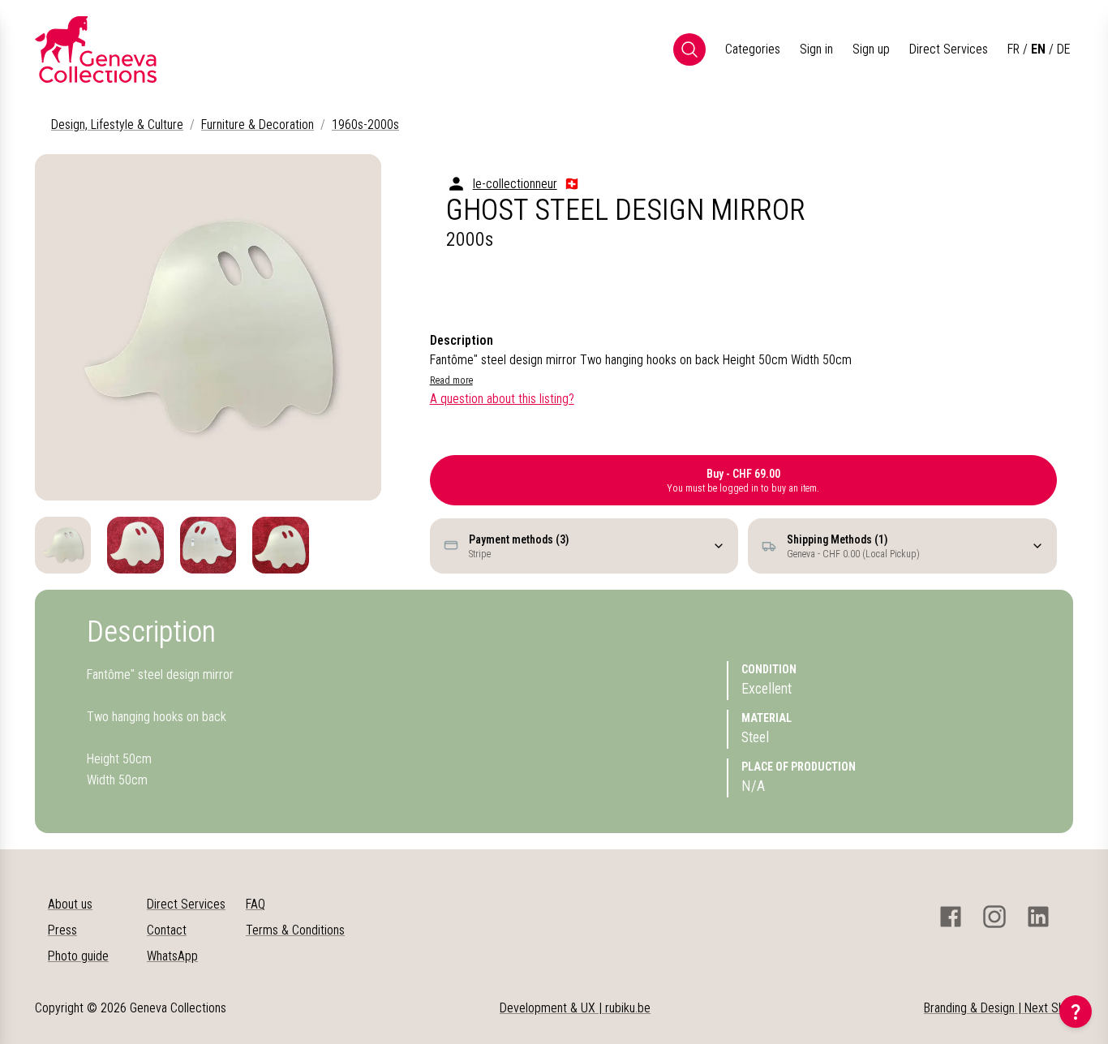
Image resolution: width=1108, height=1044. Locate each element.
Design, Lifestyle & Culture (117, 124)
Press (62, 930)
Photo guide (78, 956)
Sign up (871, 49)
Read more (451, 380)
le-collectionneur (515, 183)
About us (70, 904)
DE (1063, 49)
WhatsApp (172, 956)
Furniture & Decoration (257, 124)
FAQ (255, 904)
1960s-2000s (365, 124)
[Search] (689, 49)
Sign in (816, 49)
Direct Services (948, 49)
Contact (167, 930)
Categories (752, 49)
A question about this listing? (502, 398)
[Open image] (208, 327)
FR (1013, 49)
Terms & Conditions (295, 930)
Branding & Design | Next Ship (998, 1008)
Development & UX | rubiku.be (575, 1008)
